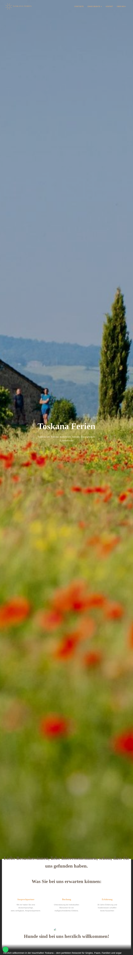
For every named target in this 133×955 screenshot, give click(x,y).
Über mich (121, 6)
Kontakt (109, 6)
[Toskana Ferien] (19, 6)
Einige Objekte (94, 6)
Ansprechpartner (25, 899)
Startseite (79, 6)
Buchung (66, 899)
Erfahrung (107, 899)
